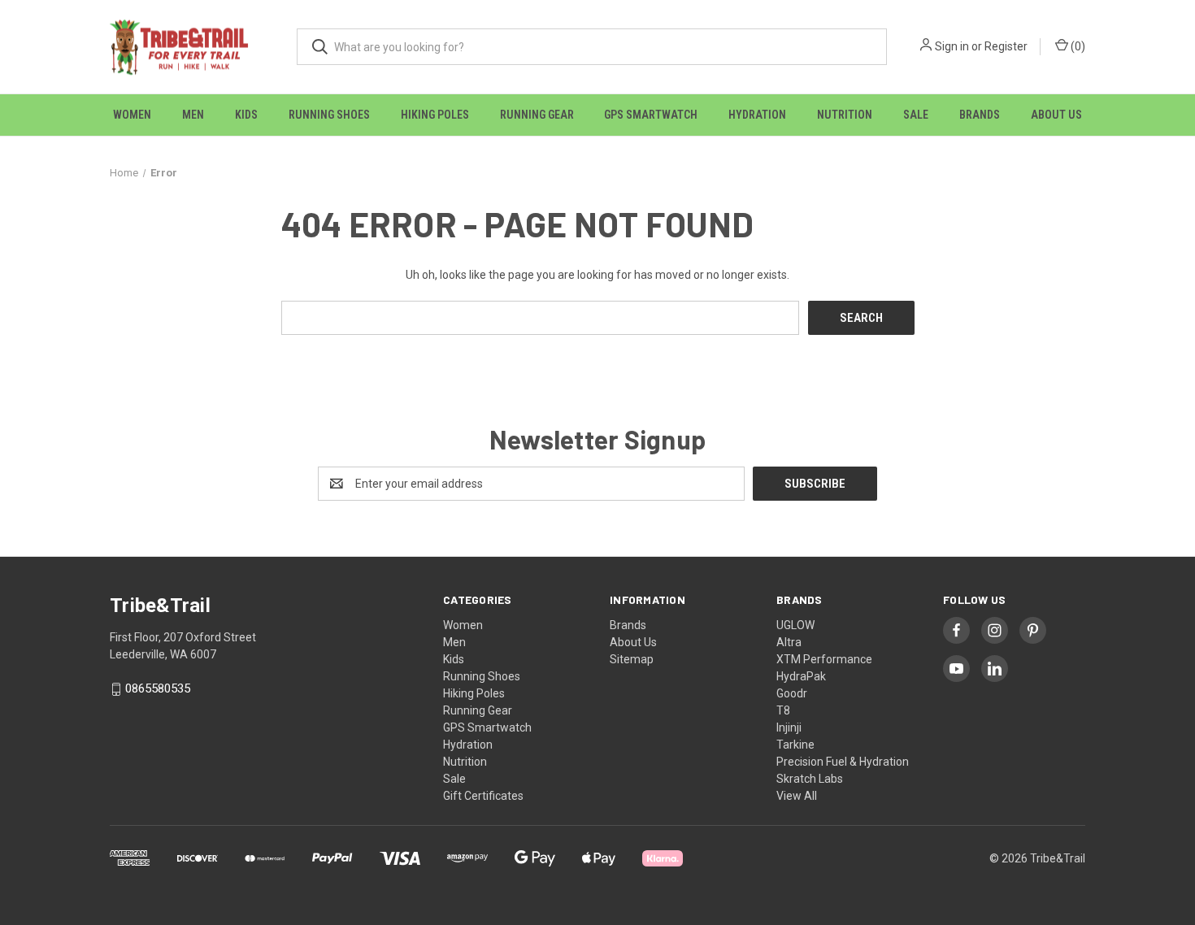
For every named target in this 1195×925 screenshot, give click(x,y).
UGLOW (795, 625)
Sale (915, 114)
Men (193, 114)
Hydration (757, 114)
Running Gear (537, 114)
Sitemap (632, 659)
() (1076, 46)
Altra (789, 642)
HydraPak (801, 676)
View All (796, 795)
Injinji (789, 727)
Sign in (952, 46)
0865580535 (157, 689)
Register (1006, 46)
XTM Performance (824, 659)
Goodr (791, 693)
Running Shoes (329, 114)
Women (132, 114)
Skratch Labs (809, 778)
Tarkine (795, 744)
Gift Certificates (483, 795)
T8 (783, 710)
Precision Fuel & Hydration (842, 761)
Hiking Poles (435, 114)
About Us (1056, 114)
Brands (979, 114)
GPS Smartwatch (650, 114)
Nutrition (844, 114)
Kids (246, 114)
